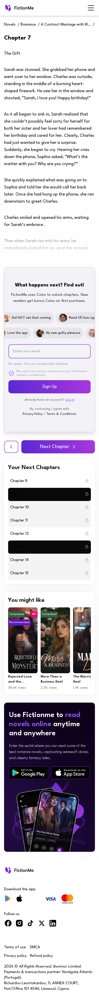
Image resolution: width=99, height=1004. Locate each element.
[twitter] (42, 925)
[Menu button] (91, 7)
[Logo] (19, 8)
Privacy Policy (32, 414)
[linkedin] (53, 925)
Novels (9, 25)
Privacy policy (15, 956)
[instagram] (19, 925)
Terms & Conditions (61, 414)
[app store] (70, 772)
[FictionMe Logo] (19, 870)
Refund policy (41, 956)
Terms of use (15, 947)
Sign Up (49, 386)
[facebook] (8, 925)
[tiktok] (30, 925)
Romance (28, 25)
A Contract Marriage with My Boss (66, 25)
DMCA (35, 947)
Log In (69, 399)
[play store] (28, 772)
